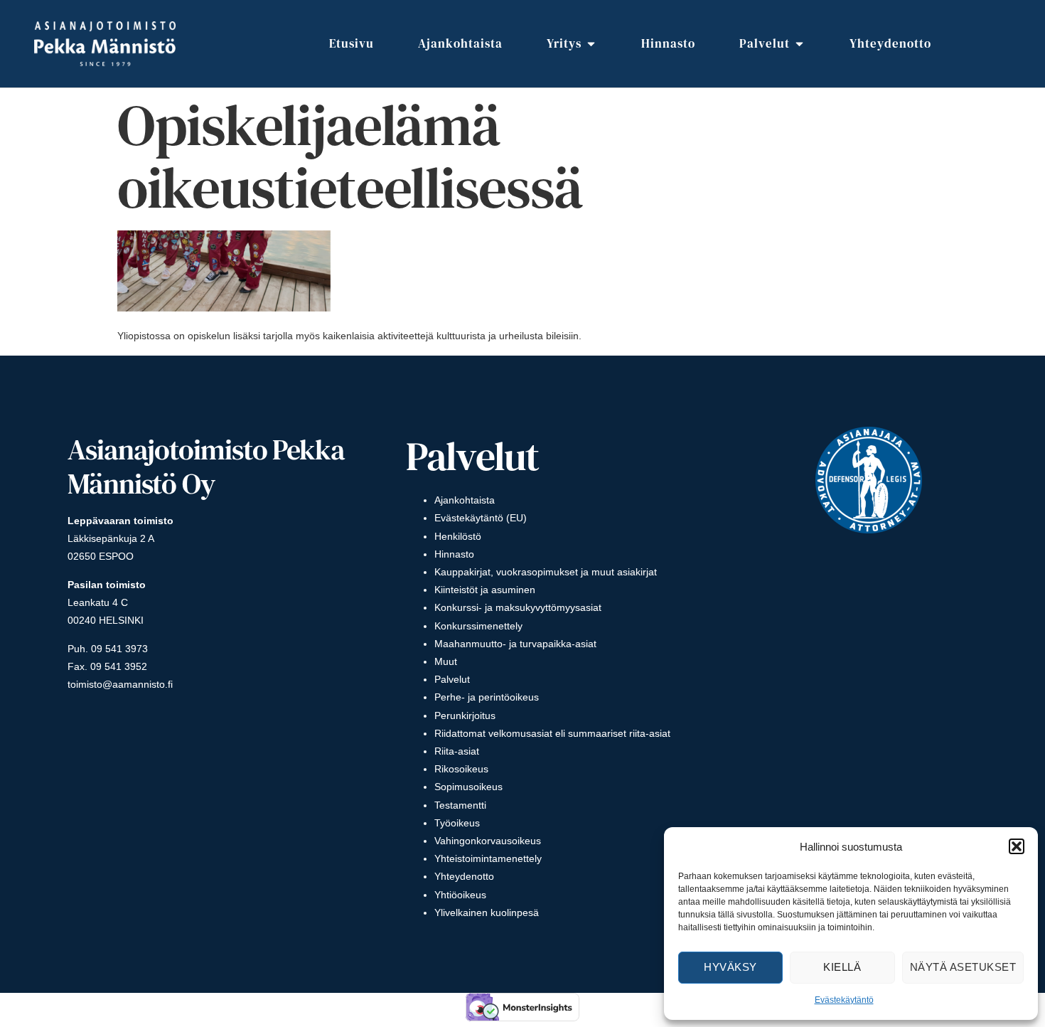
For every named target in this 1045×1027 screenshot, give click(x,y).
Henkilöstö (457, 536)
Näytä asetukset (963, 967)
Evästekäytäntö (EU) (480, 517)
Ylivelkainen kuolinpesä (486, 912)
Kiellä (842, 967)
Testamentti (460, 805)
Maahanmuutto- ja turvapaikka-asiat (515, 643)
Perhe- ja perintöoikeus (486, 697)
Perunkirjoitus (464, 715)
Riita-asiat (456, 751)
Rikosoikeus (461, 769)
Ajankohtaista (464, 500)
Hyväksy (730, 967)
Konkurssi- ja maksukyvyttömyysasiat (517, 607)
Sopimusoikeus (468, 786)
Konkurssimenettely (478, 626)
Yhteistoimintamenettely (488, 858)
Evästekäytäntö (844, 1000)
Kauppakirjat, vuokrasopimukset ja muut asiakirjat (545, 572)
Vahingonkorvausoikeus (487, 840)
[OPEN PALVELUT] (799, 44)
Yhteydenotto (464, 876)
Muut (445, 661)
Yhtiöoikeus (460, 894)
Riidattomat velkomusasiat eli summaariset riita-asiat (552, 733)
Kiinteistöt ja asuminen (484, 589)
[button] (1016, 846)
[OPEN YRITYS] (591, 44)
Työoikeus (457, 823)
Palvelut (452, 679)
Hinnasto (454, 554)
